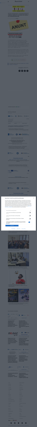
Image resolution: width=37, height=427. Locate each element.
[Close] (34, 198)
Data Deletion (13, 228)
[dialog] (18, 214)
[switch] (30, 212)
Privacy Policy (24, 228)
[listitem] (18, 210)
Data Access (18, 228)
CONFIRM (12, 225)
